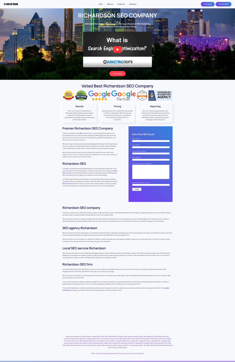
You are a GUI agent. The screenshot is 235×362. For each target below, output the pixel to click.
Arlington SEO (122, 336)
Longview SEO (165, 341)
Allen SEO (104, 336)
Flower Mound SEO (164, 339)
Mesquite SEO (98, 343)
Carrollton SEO (69, 339)
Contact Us (121, 4)
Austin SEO (142, 336)
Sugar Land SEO (122, 345)
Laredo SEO (134, 341)
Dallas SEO (126, 339)
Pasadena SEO (149, 343)
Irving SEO (118, 341)
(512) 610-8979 (223, 4)
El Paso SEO (154, 339)
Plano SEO (66, 345)
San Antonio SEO (111, 345)
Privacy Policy (123, 353)
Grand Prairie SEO (98, 341)
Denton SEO (135, 339)
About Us (110, 4)
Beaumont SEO (152, 336)
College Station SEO (93, 339)
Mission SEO (117, 343)
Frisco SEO (79, 341)
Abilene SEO (96, 336)
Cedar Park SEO (80, 339)
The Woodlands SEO (136, 345)
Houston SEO (109, 341)
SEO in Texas (95, 353)
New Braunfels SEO (128, 343)
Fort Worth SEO (69, 341)
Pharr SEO (167, 343)
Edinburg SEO (144, 339)
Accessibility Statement (109, 353)
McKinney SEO (87, 343)
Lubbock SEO (68, 343)
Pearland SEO (158, 343)
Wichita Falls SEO (164, 345)
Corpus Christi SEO (115, 339)
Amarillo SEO (112, 336)
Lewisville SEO (155, 341)
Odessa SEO (139, 343)
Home (101, 4)
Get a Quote (208, 4)
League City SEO (144, 341)
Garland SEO (87, 341)
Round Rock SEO (87, 345)
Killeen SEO (126, 341)
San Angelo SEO (99, 345)
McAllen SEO (77, 343)
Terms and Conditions (136, 353)
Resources (132, 4)
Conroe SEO (104, 339)
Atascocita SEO (133, 336)
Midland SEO (107, 343)
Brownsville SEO (163, 336)
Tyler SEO (146, 345)
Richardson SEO (75, 345)
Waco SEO (153, 345)
